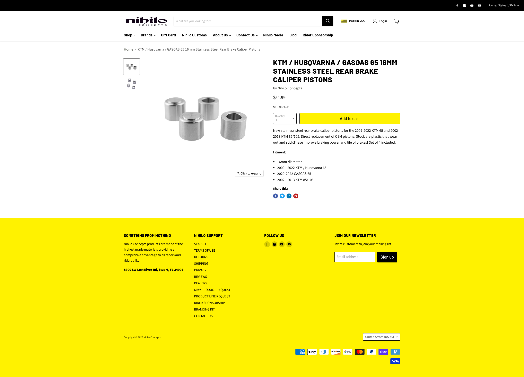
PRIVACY (200, 270)
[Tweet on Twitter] (282, 196)
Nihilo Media (273, 35)
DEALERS (200, 283)
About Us (221, 35)
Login (383, 21)
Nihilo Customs (194, 35)
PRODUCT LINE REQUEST (212, 296)
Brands (147, 35)
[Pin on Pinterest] (295, 196)
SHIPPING (201, 263)
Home (128, 49)
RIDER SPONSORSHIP (209, 302)
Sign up (387, 256)
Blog (293, 35)
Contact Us (245, 35)
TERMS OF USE (204, 250)
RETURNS (201, 257)
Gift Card (168, 35)
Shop (128, 35)
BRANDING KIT (204, 309)
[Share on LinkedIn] (289, 196)
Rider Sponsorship (318, 35)
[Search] (327, 21)
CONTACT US (203, 316)
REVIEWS (200, 276)
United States (502, 5)
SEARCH (200, 244)
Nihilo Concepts (290, 88)
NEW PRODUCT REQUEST (212, 289)
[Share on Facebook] (275, 196)
